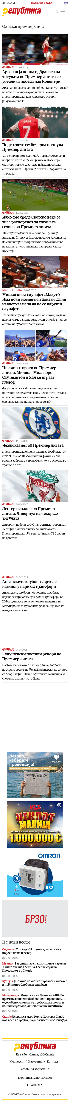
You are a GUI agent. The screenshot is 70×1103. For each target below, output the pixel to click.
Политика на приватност (35, 1077)
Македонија (12, 290)
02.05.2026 (22, 363)
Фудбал (8, 67)
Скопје (7, 1016)
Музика (7, 963)
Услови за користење (35, 1069)
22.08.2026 (22, 67)
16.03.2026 (21, 441)
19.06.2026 (22, 213)
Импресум (17, 1061)
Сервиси (8, 949)
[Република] (21, 11)
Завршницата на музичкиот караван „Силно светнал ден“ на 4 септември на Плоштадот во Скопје (34, 967)
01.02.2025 (22, 577)
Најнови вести (16, 942)
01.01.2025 (21, 650)
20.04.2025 (22, 504)
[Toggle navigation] (63, 11)
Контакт (52, 1061)
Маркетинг (35, 1061)
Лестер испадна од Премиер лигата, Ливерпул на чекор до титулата (30, 513)
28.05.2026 (30, 290)
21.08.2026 (22, 140)
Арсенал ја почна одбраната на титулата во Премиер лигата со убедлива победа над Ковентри (31, 77)
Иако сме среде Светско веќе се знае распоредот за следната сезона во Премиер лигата (31, 222)
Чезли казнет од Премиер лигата (33, 445)
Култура (8, 981)
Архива (35, 1085)
